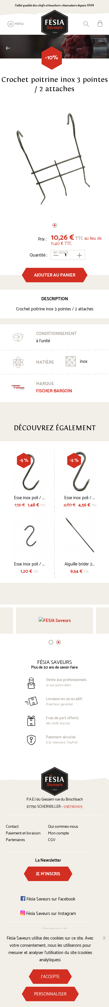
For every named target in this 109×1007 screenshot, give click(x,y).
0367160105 (73, 807)
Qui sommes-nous (63, 826)
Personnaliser (50, 994)
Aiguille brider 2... (80, 564)
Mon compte (58, 833)
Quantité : (38, 255)
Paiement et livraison (23, 833)
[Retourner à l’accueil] (54, 24)
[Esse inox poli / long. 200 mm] (79, 470)
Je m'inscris (48, 874)
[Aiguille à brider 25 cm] (79, 537)
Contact (12, 826)
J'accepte (50, 976)
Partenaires (15, 840)
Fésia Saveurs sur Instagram (50, 913)
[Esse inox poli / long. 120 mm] (29, 470)
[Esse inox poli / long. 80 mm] (29, 537)
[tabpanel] (54, 158)
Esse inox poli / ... (29, 497)
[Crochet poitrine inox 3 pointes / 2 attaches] (54, 158)
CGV (52, 840)
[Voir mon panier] (100, 23)
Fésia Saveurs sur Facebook (50, 899)
